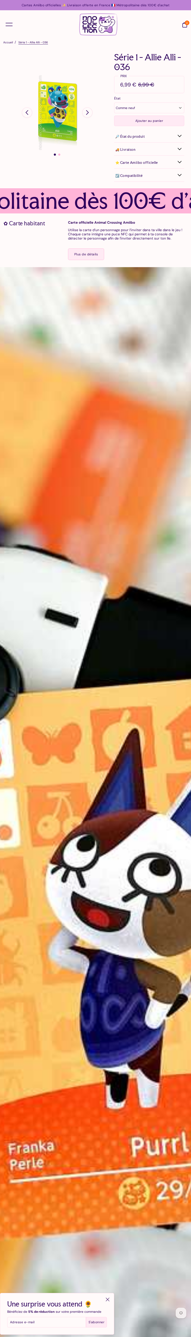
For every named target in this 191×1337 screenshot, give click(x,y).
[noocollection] (98, 24)
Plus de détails (86, 254)
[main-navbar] (9, 24)
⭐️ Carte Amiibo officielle (136, 162)
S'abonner (97, 1322)
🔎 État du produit (130, 136)
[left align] (27, 112)
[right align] (87, 112)
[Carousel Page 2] (59, 155)
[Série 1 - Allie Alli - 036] (57, 112)
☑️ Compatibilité (129, 175)
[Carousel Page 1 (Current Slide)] (55, 155)
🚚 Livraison (125, 149)
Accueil (8, 42)
